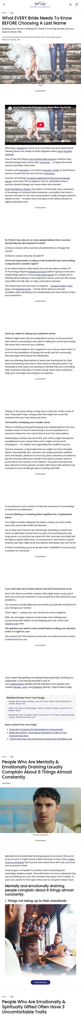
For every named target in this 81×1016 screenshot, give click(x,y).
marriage (45, 162)
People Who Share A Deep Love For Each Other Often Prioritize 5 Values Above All (40, 702)
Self (11, 13)
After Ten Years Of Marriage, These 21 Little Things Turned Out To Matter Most (41, 709)
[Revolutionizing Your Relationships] (40, 4)
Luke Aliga (6, 783)
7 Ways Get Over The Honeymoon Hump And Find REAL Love (40, 738)
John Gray (6, 37)
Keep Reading (40, 982)
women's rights (51, 170)
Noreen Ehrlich (27, 37)
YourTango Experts (54, 37)
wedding (22, 148)
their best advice (45, 274)
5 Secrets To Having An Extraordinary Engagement (36, 729)
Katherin (38, 687)
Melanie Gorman (37, 271)
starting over (12, 623)
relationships (17, 683)
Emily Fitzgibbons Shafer (18, 189)
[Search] (70, 4)
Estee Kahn (15, 37)
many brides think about (41, 159)
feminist (24, 170)
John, (25, 687)
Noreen (17, 687)
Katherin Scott (39, 37)
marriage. (49, 173)
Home (4, 13)
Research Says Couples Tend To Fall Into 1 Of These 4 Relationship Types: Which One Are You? (41, 716)
